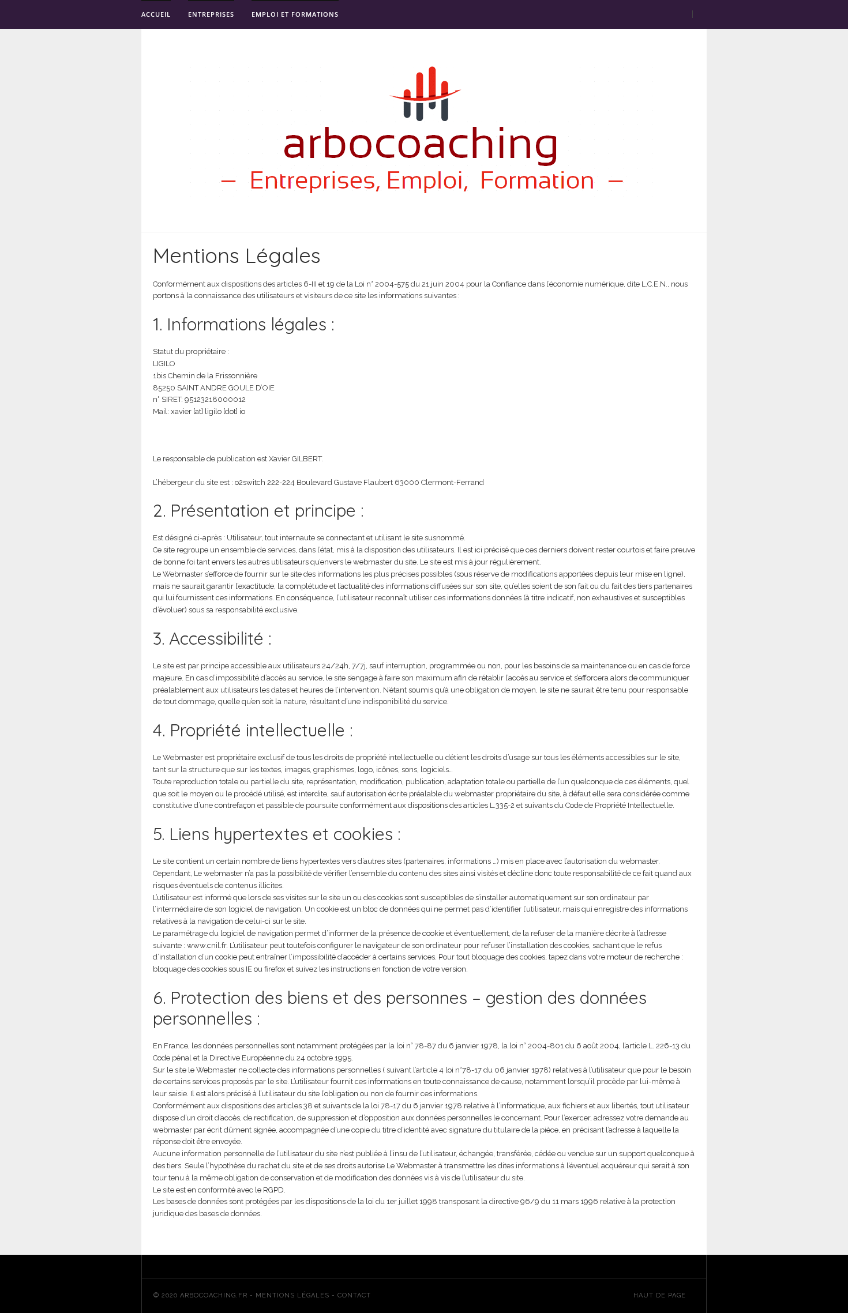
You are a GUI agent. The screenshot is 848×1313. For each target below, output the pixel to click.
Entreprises (211, 14)
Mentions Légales (292, 1295)
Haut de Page (660, 1295)
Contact (354, 1295)
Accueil (156, 14)
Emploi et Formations (295, 14)
